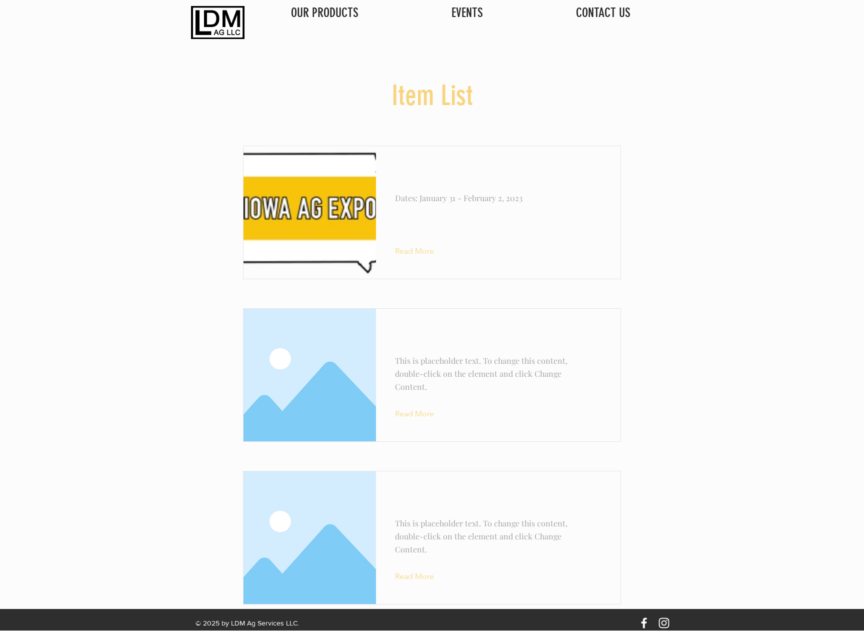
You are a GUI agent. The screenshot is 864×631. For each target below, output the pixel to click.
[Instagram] (664, 623)
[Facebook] (644, 623)
